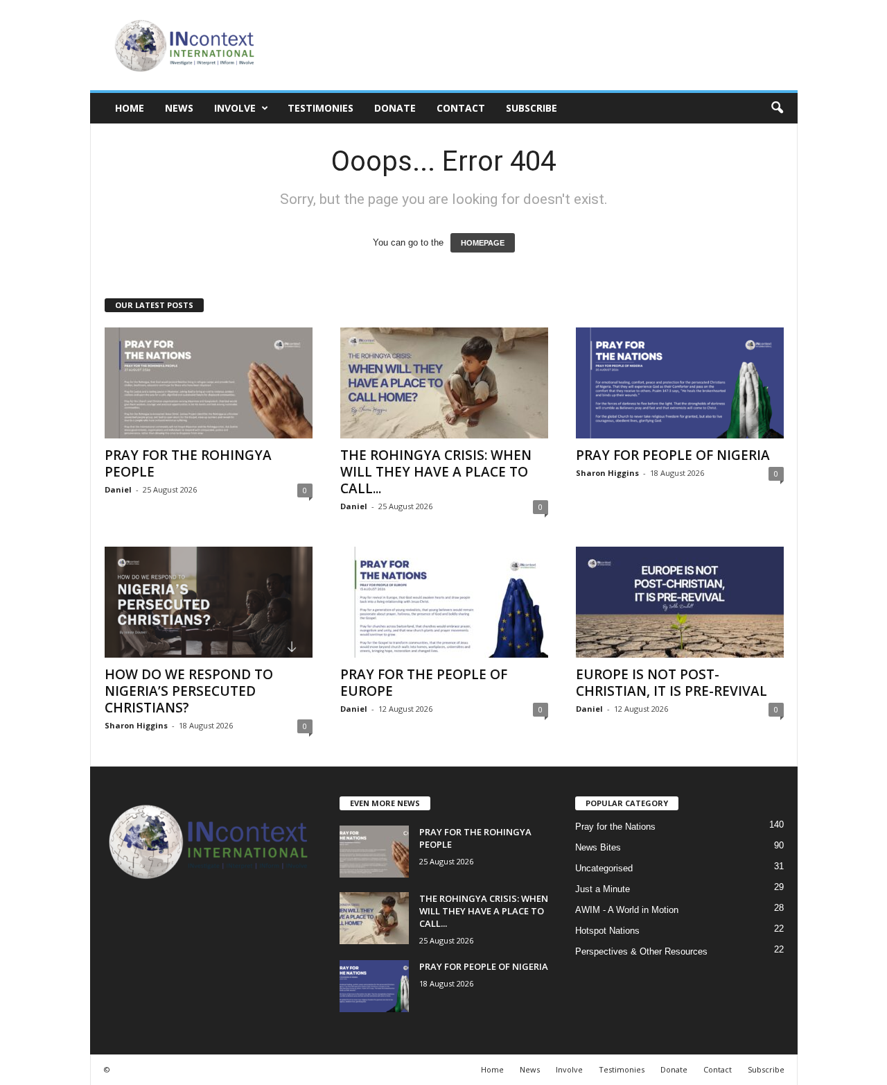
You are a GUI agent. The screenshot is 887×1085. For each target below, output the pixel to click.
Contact (461, 107)
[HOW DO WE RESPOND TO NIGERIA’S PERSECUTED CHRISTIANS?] (209, 602)
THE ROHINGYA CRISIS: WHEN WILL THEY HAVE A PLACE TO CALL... (436, 471)
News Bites (598, 847)
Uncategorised (604, 868)
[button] (777, 108)
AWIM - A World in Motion (626, 910)
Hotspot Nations (607, 930)
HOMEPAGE (482, 243)
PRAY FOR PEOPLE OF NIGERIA (673, 455)
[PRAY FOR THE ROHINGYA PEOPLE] (209, 382)
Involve (235, 107)
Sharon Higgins (607, 473)
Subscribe (531, 107)
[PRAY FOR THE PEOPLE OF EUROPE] (444, 602)
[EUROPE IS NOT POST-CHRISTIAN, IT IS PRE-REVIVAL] (680, 602)
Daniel (118, 489)
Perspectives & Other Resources (641, 951)
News (179, 107)
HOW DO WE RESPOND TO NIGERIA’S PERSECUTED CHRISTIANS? (189, 691)
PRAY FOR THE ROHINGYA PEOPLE (188, 463)
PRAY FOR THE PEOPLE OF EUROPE (423, 682)
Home (129, 107)
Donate (395, 107)
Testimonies (320, 107)
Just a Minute (602, 889)
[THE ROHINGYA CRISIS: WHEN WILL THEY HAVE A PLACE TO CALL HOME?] (444, 382)
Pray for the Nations (615, 826)
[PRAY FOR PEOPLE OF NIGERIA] (680, 382)
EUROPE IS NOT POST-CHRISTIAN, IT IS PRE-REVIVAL (671, 682)
